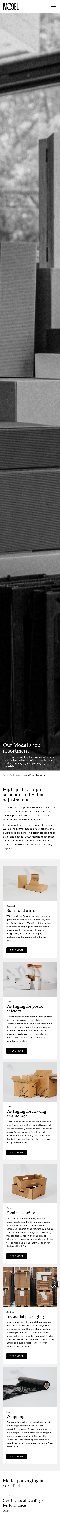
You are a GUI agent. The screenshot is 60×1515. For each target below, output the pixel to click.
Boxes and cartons (22, 910)
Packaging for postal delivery (24, 1009)
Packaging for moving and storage (26, 1114)
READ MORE (17, 950)
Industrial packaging (25, 1316)
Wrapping (15, 1416)
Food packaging (20, 1212)
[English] (4, 775)
